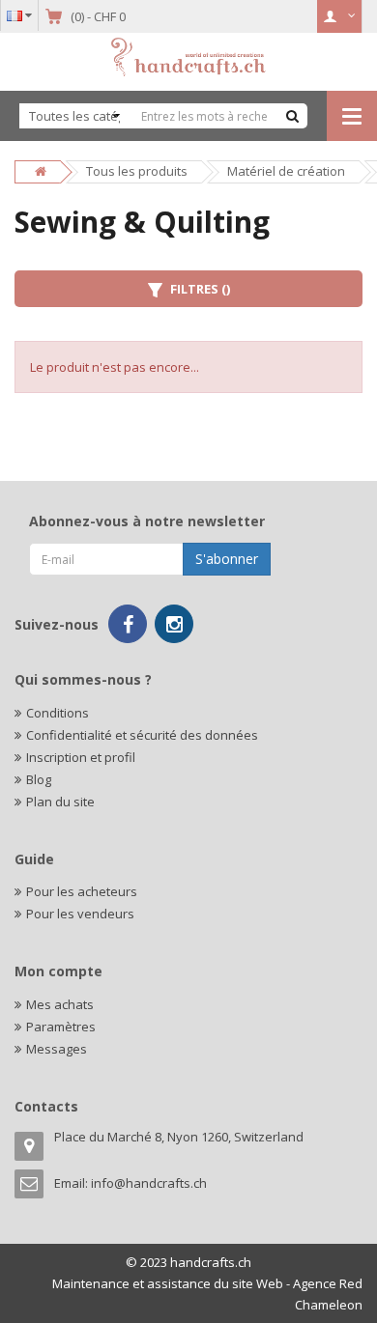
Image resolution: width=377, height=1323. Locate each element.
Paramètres (61, 1026)
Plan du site (60, 801)
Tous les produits (137, 171)
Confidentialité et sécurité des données (142, 735)
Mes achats (60, 1004)
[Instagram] (174, 624)
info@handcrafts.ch (149, 1183)
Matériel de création (286, 171)
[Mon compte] (340, 16)
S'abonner (226, 558)
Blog (38, 779)
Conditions (57, 712)
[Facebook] (127, 624)
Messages (56, 1048)
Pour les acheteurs (81, 891)
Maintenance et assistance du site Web (167, 1283)
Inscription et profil (80, 757)
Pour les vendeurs (80, 913)
